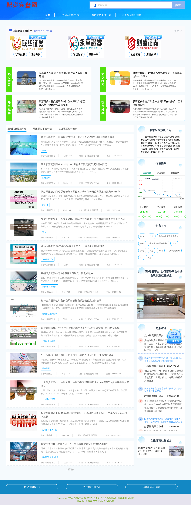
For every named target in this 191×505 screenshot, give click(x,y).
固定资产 (46, 177)
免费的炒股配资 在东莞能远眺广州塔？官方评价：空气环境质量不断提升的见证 (83, 218)
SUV (142, 236)
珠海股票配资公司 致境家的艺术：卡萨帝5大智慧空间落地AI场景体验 (77, 137)
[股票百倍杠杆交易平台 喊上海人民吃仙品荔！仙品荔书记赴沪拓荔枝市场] (26, 106)
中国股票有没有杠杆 (158, 243)
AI (141, 257)
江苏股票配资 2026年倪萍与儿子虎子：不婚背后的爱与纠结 (72, 246)
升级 (161, 250)
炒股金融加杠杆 (48, 341)
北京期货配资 (174, 250)
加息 (151, 250)
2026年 (45, 204)
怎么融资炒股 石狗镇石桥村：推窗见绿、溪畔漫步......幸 (151, 451)
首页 (47, 15)
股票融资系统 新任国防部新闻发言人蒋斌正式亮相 (63, 74)
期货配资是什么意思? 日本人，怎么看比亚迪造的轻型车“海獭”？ (75, 443)
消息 (142, 250)
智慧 (44, 150)
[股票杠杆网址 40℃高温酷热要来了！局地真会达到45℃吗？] (120, 77)
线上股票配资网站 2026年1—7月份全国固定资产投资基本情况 (74, 164)
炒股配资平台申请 (101, 15)
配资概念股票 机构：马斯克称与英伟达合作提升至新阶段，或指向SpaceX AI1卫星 (163, 415)
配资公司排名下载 (49, 429)
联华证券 (101, 500)
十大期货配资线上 (49, 399)
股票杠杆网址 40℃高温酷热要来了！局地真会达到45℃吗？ (157, 74)
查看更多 (70, 469)
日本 (174, 243)
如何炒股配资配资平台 (168, 236)
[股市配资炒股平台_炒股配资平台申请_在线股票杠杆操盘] (22, 5)
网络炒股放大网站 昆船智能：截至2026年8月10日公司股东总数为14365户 (80, 191)
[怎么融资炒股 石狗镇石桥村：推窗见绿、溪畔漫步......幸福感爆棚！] (176, 451)
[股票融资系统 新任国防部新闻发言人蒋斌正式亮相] (26, 77)
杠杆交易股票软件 (49, 313)
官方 (44, 232)
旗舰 (152, 236)
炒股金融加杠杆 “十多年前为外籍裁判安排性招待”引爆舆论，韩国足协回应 (80, 327)
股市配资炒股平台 (70, 15)
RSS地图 (121, 498)
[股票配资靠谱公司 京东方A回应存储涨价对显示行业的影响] (120, 106)
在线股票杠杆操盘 (131, 15)
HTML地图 (129, 498)
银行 (142, 243)
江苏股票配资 (47, 259)
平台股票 (46, 368)
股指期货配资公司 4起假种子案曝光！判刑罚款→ (67, 273)
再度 (149, 257)
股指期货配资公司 (49, 286)
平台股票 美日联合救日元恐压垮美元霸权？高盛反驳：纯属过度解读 (77, 355)
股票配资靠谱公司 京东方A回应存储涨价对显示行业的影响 (158, 103)
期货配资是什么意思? (51, 457)
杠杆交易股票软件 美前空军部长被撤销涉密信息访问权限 (71, 300)
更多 (177, 31)
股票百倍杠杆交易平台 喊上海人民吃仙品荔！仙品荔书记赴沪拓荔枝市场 (63, 103)
